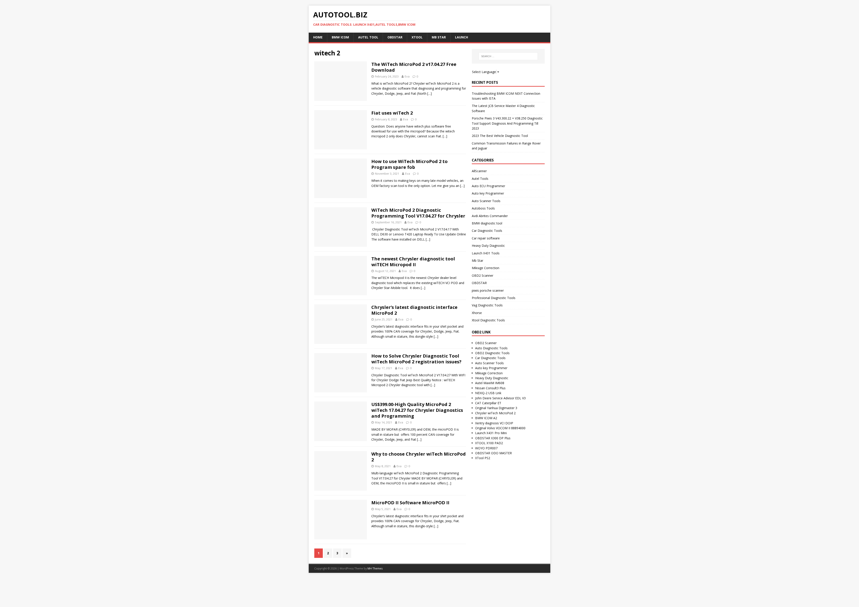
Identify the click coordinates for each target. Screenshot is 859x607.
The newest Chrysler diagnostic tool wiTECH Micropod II (413, 262)
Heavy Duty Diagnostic (488, 245)
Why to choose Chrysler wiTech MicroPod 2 (418, 457)
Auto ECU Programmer (488, 186)
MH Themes (375, 568)
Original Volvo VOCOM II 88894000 (500, 428)
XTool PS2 (482, 458)
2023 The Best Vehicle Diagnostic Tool (500, 136)
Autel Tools (480, 178)
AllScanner (479, 171)
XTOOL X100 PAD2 (489, 443)
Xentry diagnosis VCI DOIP (494, 423)
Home (318, 37)
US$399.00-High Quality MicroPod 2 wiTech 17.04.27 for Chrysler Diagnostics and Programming (417, 410)
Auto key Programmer (488, 193)
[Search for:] (508, 56)
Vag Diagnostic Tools (487, 305)
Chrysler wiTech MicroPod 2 (495, 413)
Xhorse (477, 313)
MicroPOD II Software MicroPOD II (410, 503)
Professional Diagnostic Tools (493, 298)
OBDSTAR (394, 37)
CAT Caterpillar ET (488, 403)
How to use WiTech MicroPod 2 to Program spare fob (409, 164)
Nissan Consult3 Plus (490, 388)
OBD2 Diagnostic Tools (492, 353)
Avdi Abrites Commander (490, 216)
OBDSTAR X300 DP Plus (492, 438)
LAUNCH (461, 37)
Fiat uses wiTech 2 (392, 113)
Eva (407, 76)
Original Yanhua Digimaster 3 (496, 408)
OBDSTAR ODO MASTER (493, 453)
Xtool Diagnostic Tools (488, 320)
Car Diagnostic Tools (487, 230)
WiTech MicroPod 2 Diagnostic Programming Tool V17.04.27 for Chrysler (418, 213)
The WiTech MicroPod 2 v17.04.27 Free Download (413, 67)
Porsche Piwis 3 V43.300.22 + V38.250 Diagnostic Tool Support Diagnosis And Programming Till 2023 (507, 123)
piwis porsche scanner (488, 290)
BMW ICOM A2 (486, 418)
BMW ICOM (340, 37)
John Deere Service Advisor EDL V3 (500, 398)
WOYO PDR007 (486, 448)
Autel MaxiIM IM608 (489, 383)
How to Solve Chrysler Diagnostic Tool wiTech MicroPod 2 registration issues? (416, 359)
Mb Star (477, 260)
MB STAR (439, 37)
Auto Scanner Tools (486, 201)
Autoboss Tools (483, 208)
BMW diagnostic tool (487, 223)
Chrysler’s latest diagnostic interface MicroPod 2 (414, 310)
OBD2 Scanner (482, 275)
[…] (429, 93)
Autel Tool (368, 37)
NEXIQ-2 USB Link (488, 393)
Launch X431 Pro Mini (491, 433)
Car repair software (486, 238)
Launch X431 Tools (486, 253)
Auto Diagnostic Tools (491, 348)
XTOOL (417, 37)
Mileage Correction (485, 268)
